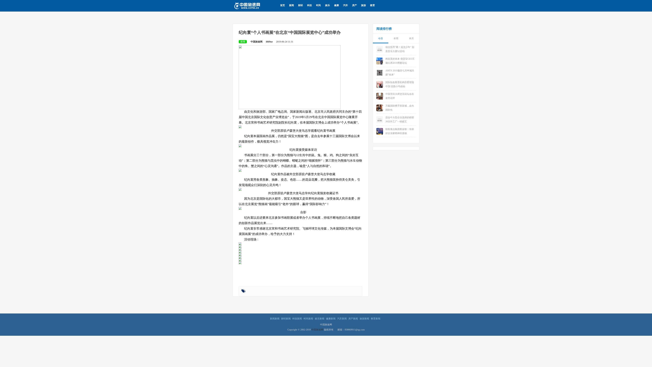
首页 (282, 5)
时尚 (318, 5)
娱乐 (327, 5)
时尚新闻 (308, 318)
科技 (309, 5)
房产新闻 (353, 318)
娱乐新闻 (319, 318)
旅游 (363, 5)
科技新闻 (297, 318)
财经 (300, 5)
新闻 (291, 5)
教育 (372, 5)
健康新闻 (331, 318)
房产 (354, 5)
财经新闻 (286, 318)
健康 (336, 5)
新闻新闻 (274, 318)
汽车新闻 (342, 318)
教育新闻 (375, 318)
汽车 (345, 5)
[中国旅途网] (253, 5)
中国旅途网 (317, 329)
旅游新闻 (364, 318)
